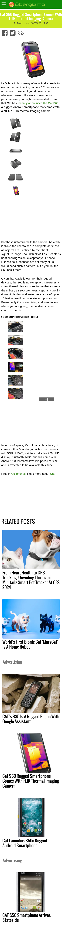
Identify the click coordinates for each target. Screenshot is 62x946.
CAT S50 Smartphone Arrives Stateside (26, 917)
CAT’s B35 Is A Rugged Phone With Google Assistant (30, 718)
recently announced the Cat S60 (37, 103)
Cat (52, 473)
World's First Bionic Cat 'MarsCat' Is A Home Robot (30, 644)
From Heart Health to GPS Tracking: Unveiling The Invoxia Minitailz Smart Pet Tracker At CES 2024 (31, 579)
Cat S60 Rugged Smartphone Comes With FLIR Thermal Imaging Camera (30, 781)
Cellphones (18, 473)
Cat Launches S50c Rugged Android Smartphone (24, 842)
